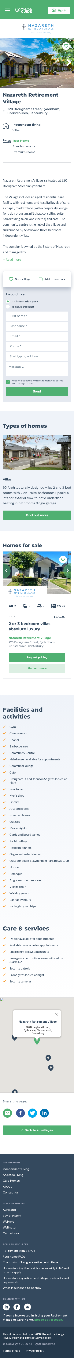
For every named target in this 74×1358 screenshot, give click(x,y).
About (7, 1187)
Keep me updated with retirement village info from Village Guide (37, 382)
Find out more (37, 515)
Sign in (62, 10)
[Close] (56, 1014)
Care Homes (11, 1181)
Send (37, 391)
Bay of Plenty (12, 1216)
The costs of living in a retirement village (30, 1262)
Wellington (10, 1227)
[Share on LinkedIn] (44, 1113)
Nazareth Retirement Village (30, 637)
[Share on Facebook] (20, 1113)
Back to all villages (39, 1130)
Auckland (9, 1210)
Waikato (8, 1222)
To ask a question (23, 306)
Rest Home (21, 140)
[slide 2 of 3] (37, 576)
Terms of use (11, 1350)
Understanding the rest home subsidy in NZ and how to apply (36, 1270)
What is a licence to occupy (22, 1288)
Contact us (11, 1192)
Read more (13, 259)
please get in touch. (48, 1320)
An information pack (25, 301)
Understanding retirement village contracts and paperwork (36, 1280)
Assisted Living (13, 1175)
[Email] (8, 1113)
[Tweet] (32, 1113)
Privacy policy (35, 1350)
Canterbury (11, 1233)
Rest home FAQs (14, 1257)
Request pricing (37, 657)
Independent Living (16, 1169)
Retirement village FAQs (19, 1251)
